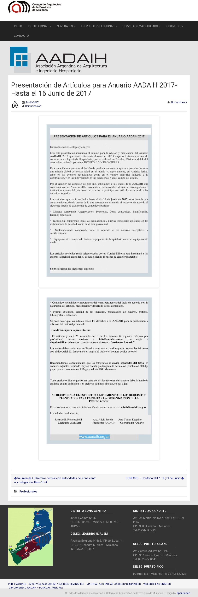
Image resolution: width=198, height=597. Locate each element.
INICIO (18, 26)
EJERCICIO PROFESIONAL (98, 26)
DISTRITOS (173, 26)
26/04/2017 (32, 102)
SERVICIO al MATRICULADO (141, 26)
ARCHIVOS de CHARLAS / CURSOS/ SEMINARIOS (56, 583)
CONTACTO (21, 36)
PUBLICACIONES (17, 583)
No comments (179, 102)
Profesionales (28, 491)
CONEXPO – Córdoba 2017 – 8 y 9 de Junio (153, 478)
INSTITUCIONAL (38, 26)
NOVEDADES (65, 26)
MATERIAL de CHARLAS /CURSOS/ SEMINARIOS (114, 583)
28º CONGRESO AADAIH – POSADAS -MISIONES (36, 587)
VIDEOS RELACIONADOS (157, 583)
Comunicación (33, 106)
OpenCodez (183, 593)
